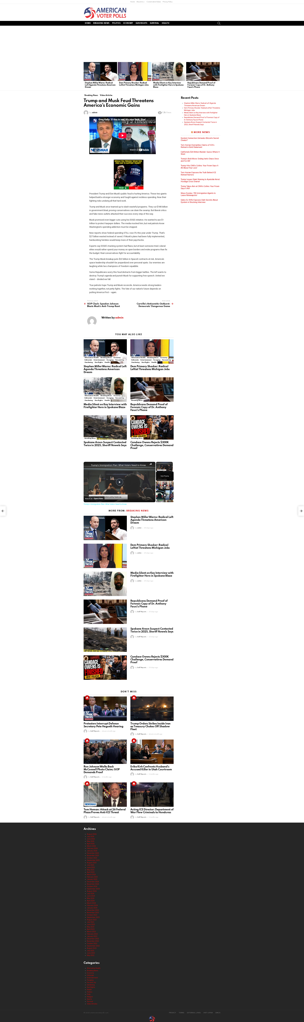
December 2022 (93, 939)
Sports (89, 999)
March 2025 (91, 874)
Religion (90, 997)
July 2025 (90, 865)
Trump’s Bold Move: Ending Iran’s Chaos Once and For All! (200, 160)
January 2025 (92, 879)
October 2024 (92, 886)
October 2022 (92, 943)
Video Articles (92, 1004)
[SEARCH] (219, 23)
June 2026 (91, 839)
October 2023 (92, 915)
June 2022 (91, 953)
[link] (87, 465)
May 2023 (90, 927)
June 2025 (91, 867)
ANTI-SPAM (208, 1013)
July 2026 (90, 836)
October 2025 (92, 858)
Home (132, 2)
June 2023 (91, 924)
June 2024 (91, 896)
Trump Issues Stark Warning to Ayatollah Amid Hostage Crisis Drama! (200, 180)
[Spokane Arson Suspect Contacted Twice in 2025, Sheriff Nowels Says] (105, 427)
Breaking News (101, 23)
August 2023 (92, 920)
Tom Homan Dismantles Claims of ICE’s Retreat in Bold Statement (197, 146)
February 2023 (92, 934)
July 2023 (90, 922)
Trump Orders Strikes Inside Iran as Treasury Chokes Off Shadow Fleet (150, 726)
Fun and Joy (119, 360)
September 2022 (93, 946)
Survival (154, 23)
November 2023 (93, 913)
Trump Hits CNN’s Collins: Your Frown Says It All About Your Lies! (199, 167)
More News (202, 132)
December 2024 (93, 882)
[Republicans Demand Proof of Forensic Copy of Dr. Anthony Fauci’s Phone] (203, 71)
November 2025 (93, 855)
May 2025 (90, 870)
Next (219, 75)
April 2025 (91, 872)
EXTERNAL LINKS (194, 1013)
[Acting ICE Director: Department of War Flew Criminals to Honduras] (152, 794)
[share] (151, 464)
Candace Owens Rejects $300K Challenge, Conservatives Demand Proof (151, 445)
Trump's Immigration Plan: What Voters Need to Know (118, 465)
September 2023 (93, 917)
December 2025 (93, 853)
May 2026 (90, 841)
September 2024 (93, 889)
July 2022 (90, 951)
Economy (128, 23)
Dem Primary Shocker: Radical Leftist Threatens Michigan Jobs (134, 84)
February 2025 (92, 877)
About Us (139, 2)
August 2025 (92, 863)
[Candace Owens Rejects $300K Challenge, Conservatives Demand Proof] (152, 427)
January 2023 (92, 936)
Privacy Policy (167, 2)
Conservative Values (154, 2)
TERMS (181, 1013)
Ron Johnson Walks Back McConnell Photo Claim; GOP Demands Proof (102, 769)
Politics (116, 23)
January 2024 (92, 908)
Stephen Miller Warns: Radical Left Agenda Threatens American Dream (100, 85)
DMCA (217, 1013)
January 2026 (92, 851)
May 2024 (90, 898)
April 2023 (91, 929)
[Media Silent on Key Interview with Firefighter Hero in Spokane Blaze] (168, 71)
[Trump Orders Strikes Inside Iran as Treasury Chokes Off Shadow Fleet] (152, 709)
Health (165, 23)
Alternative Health (92, 357)
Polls (88, 994)
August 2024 (92, 891)
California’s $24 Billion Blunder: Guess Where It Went (200, 153)
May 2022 (90, 955)
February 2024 (92, 905)
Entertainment (99, 360)
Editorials (88, 360)
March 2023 (91, 932)
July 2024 (90, 893)
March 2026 (91, 846)
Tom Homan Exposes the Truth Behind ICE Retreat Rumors (198, 173)
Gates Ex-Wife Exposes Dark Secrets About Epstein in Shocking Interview (199, 201)
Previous (85, 75)
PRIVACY (172, 1013)
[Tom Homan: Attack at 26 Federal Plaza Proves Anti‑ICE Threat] (105, 794)
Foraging (110, 360)
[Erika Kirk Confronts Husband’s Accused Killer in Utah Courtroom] (152, 752)
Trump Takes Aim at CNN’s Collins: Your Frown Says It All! (200, 187)
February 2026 (92, 848)
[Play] (164, 485)
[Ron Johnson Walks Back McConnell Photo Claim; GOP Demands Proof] (105, 752)
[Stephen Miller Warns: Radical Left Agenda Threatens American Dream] (100, 71)
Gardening (89, 362)
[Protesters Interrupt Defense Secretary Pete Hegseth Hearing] (105, 709)
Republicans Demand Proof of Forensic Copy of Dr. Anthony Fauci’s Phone (201, 85)
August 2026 (92, 834)
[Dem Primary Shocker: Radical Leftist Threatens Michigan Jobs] (134, 71)
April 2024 (91, 901)
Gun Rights (141, 23)
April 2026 (91, 844)
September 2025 (93, 860)
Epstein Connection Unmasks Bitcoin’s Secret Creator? (200, 139)
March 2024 (91, 903)
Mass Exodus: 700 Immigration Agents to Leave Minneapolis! (198, 194)
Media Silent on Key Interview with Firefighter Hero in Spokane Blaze (168, 85)
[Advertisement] (152, 43)
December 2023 (93, 910)
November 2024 (93, 884)
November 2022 (93, 941)
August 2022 (92, 948)
